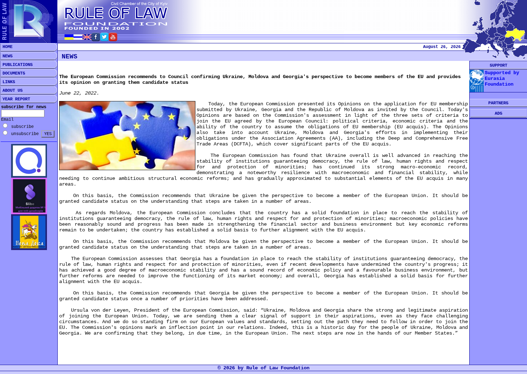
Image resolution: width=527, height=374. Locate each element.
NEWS (6, 56)
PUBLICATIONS (16, 64)
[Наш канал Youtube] (113, 39)
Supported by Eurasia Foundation (502, 78)
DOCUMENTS (12, 73)
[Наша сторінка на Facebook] (95, 39)
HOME (6, 46)
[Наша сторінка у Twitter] (104, 39)
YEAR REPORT (15, 99)
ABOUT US (11, 90)
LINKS (7, 82)
